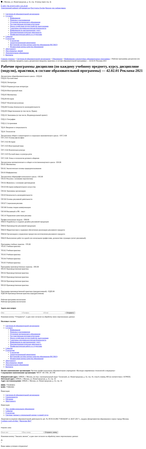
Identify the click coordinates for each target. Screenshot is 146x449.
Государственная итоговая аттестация (24, 24)
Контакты (9, 55)
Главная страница (8, 59)
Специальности (11, 397)
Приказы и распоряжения (20, 20)
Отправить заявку (51, 432)
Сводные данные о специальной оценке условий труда (26, 415)
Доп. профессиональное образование (19, 409)
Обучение (9, 399)
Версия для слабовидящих (55, 8)
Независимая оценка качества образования (26, 47)
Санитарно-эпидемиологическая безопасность (28, 28)
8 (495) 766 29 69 (7, 6)
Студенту (9, 16)
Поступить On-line (38, 8)
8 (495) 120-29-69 (21, 6)
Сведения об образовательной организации (22, 14)
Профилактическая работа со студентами (26, 34)
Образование (57, 59)
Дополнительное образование (17, 53)
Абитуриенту (10, 49)
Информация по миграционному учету (25, 30)
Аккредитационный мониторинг (23, 43)
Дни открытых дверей (14, 51)
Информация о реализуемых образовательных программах (87, 59)
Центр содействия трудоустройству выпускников (29, 26)
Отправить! (70, 313)
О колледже (10, 39)
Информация (15, 18)
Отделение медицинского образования (25, 22)
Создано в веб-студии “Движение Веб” (16, 421)
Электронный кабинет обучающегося (15, 8)
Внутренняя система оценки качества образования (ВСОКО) (33, 45)
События (8, 36)
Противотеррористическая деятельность (25, 32)
